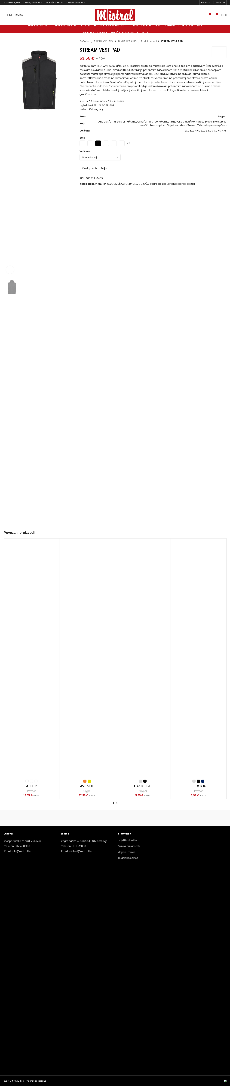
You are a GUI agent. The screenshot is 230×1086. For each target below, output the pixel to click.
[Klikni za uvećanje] (10, 270)
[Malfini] (210, 818)
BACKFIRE (143, 786)
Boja (82, 138)
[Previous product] (217, 41)
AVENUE (87, 786)
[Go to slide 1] (113, 803)
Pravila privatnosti (128, 846)
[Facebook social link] (192, 2)
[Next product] (225, 41)
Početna (85, 41)
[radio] (82, 143)
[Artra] (179, 818)
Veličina (85, 151)
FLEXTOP (198, 786)
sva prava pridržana (28, 1081)
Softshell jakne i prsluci (181, 184)
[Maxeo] (19, 818)
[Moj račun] (203, 15)
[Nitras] (51, 818)
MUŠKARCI (121, 184)
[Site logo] (115, 15)
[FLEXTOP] (198, 659)
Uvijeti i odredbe (127, 840)
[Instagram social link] (196, 2)
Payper (31, 791)
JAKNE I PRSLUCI (127, 41)
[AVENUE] (87, 659)
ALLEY (31, 786)
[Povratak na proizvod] (221, 41)
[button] (8, 396)
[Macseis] (115, 818)
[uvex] (83, 818)
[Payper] (147, 818)
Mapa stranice (126, 852)
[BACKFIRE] (142, 659)
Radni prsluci (149, 41)
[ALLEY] (31, 659)
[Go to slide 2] (116, 803)
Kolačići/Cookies (127, 858)
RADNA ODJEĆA (104, 41)
